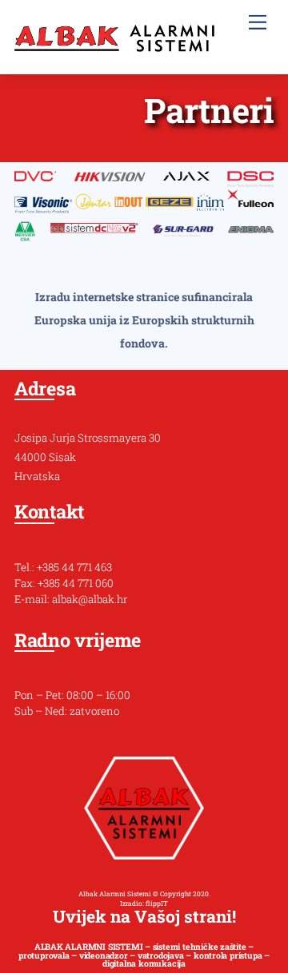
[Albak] (114, 45)
